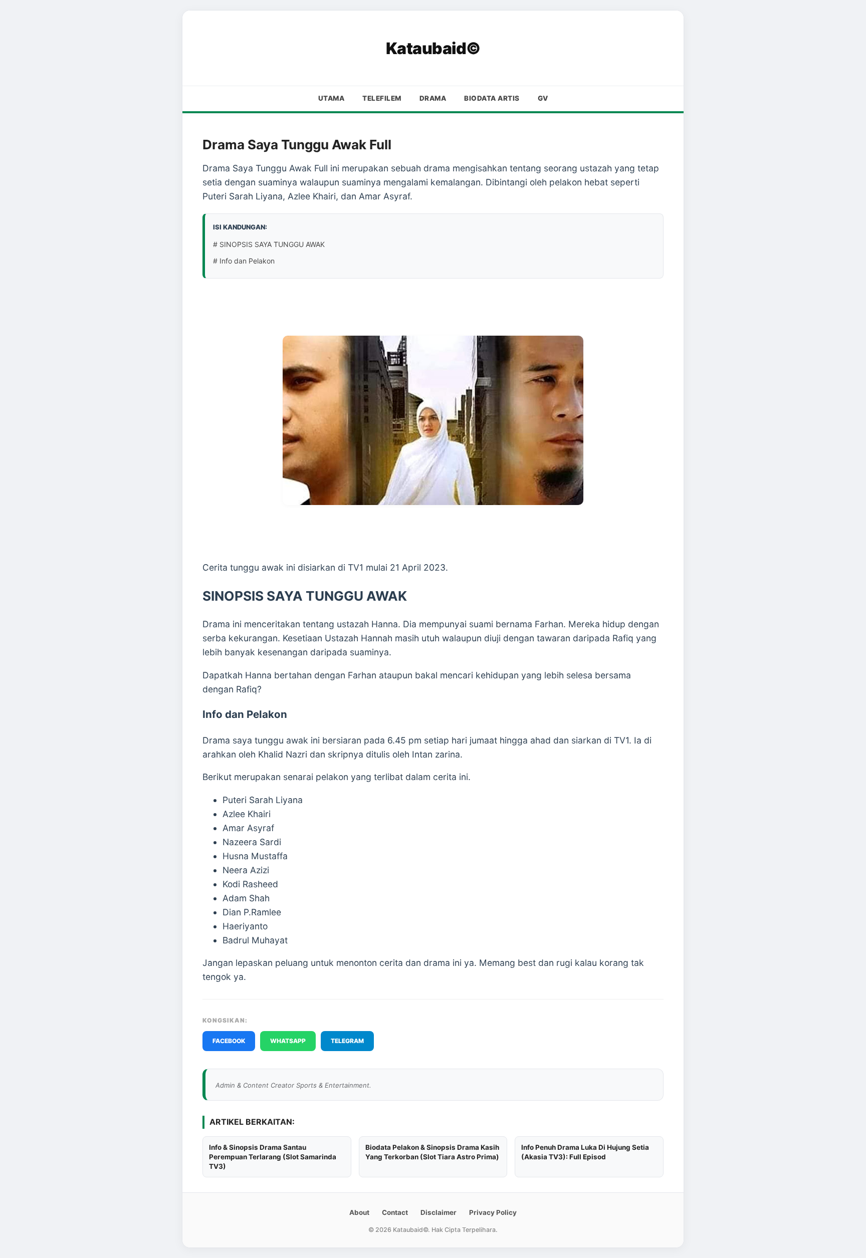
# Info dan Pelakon (244, 261)
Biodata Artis (492, 98)
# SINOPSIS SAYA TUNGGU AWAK (269, 244)
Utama (331, 98)
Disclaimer (438, 1212)
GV (543, 98)
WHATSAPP (288, 1041)
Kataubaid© (433, 48)
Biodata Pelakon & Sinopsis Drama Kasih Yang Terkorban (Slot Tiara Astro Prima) (432, 1152)
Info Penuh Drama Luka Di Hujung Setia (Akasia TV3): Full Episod (585, 1152)
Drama (433, 98)
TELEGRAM (347, 1041)
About (359, 1212)
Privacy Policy (493, 1212)
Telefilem (381, 98)
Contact (395, 1212)
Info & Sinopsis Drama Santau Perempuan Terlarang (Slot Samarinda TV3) (272, 1156)
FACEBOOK (228, 1041)
